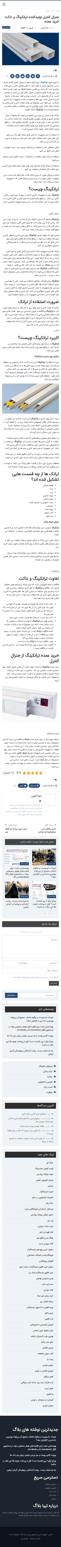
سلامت (49, 1077)
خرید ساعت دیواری (45, 1226)
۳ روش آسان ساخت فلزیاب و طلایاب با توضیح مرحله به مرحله (31, 1140)
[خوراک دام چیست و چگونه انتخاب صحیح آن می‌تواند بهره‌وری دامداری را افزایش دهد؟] (44, 857)
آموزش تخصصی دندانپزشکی (41, 1325)
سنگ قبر (49, 1163)
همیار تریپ (48, 1388)
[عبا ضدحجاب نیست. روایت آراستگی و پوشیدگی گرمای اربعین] (17, 889)
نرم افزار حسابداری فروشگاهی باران (39, 1209)
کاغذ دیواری (48, 1290)
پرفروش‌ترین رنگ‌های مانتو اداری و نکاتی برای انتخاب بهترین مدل (30, 1120)
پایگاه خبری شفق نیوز (45, 1238)
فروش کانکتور (48, 1348)
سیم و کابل (49, 1313)
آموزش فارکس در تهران (44, 1371)
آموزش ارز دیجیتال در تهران (42, 1400)
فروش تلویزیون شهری (44, 1180)
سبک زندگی (47, 1071)
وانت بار (50, 1359)
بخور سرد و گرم (47, 1342)
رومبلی (50, 1186)
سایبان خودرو (48, 1365)
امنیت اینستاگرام (46, 1192)
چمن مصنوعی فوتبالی (44, 1278)
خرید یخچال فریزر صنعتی (43, 1330)
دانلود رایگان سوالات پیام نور (42, 1215)
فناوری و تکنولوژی (45, 1082)
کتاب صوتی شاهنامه (45, 1353)
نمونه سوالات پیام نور (45, 1174)
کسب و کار (6, 27)
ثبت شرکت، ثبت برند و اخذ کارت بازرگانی (37, 1382)
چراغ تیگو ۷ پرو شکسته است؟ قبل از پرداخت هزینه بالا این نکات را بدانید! (29, 1043)
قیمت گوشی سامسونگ (44, 1168)
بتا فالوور (50, 1394)
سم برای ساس (47, 1284)
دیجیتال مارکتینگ (45, 1066)
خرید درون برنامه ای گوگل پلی (16, 830)
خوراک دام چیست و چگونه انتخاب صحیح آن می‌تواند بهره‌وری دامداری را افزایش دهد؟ (31, 1019)
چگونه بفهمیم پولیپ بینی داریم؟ (32, 1126)
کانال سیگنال (48, 1377)
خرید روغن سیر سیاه (45, 1296)
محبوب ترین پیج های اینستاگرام (40, 1249)
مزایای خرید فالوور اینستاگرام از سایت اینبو (36, 1267)
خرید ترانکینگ (46, 82)
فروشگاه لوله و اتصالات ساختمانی (40, 1255)
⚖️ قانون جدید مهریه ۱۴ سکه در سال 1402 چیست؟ (30, 1132)
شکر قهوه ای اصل (46, 1232)
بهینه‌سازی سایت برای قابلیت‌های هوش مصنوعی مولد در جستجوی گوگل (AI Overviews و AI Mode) (31, 1028)
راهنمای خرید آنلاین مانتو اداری (34, 1114)
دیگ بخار (49, 1203)
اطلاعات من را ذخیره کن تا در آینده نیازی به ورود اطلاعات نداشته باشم (34, 977)
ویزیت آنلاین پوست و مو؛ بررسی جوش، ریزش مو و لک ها (30, 1036)
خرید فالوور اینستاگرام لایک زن (41, 1272)
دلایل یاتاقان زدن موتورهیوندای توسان (47, 830)
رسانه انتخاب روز (46, 1301)
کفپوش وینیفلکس (46, 1261)
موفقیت (49, 1092)
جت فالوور (49, 1319)
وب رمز (50, 1220)
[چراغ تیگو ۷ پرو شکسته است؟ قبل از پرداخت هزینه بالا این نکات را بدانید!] (44, 889)
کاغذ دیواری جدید (46, 1244)
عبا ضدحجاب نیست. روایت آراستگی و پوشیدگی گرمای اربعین (31, 1052)
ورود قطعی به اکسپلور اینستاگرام (40, 1307)
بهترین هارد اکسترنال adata (42, 1336)
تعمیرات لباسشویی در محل (42, 1197)
